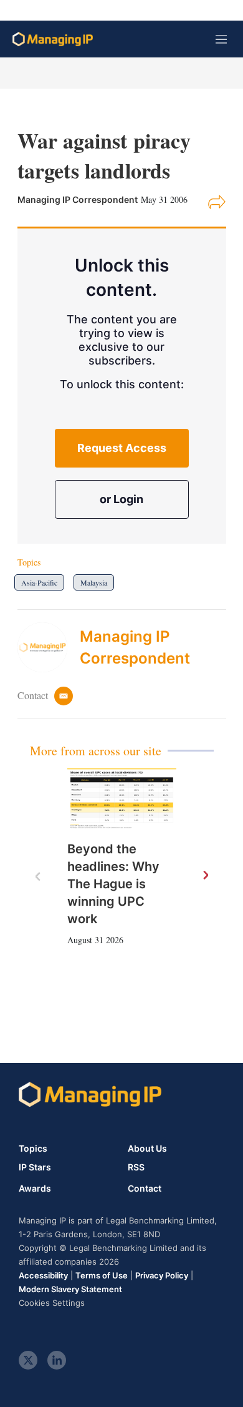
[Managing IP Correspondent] (48, 647)
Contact (144, 1188)
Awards (35, 1188)
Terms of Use (101, 1275)
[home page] (52, 39)
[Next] (205, 875)
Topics (33, 1148)
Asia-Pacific (39, 582)
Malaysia (93, 582)
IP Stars (35, 1167)
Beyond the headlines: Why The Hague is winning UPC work (113, 883)
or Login (121, 499)
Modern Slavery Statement (70, 1289)
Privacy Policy (161, 1275)
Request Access (121, 447)
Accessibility (43, 1275)
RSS (136, 1167)
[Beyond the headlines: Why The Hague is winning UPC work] (121, 799)
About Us (147, 1148)
